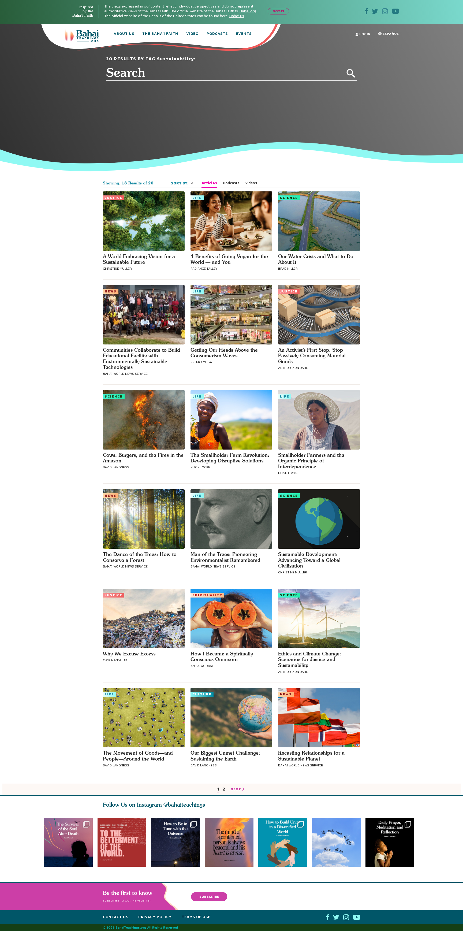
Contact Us (115, 917)
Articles (209, 183)
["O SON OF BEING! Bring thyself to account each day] (392, 842)
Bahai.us (236, 16)
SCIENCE (289, 197)
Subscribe (209, 896)
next (236, 789)
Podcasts (217, 34)
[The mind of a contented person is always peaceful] (231, 842)
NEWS (111, 291)
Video (192, 34)
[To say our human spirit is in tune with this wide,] (175, 842)
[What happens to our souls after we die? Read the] (68, 842)
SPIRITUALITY (207, 595)
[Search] (351, 73)
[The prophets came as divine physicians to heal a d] (285, 842)
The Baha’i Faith (160, 34)
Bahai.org (248, 11)
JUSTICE (113, 197)
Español (390, 34)
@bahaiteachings (184, 805)
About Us (124, 34)
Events (244, 34)
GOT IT (278, 11)
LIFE (197, 197)
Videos (251, 183)
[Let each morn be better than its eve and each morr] (338, 842)
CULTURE (202, 694)
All (193, 183)
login (364, 34)
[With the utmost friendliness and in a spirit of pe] (122, 842)
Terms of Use (196, 917)
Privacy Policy (155, 917)
